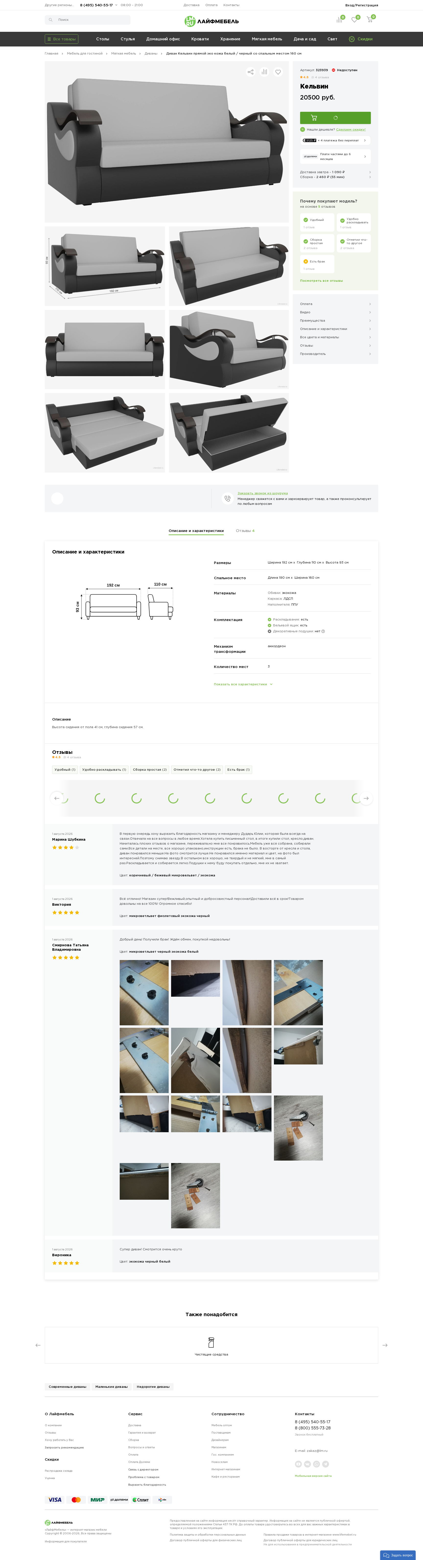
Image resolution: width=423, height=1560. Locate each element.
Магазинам (219, 1447)
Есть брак (238, 769)
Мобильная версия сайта (313, 1475)
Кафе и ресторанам (226, 1476)
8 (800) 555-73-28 (313, 1428)
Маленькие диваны (111, 1386)
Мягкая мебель (267, 39)
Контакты (231, 5)
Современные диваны (67, 1386)
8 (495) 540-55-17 (96, 5)
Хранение (230, 39)
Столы (102, 39)
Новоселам (220, 1461)
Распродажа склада (58, 1470)
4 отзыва (322, 77)
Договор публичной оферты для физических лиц (206, 1540)
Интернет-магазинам (226, 1469)
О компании (53, 1425)
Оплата (211, 5)
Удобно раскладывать (104, 769)
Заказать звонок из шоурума (263, 493)
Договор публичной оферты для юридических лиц (308, 1542)
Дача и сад (305, 39)
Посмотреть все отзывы (321, 280)
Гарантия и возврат (142, 1432)
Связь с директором (143, 1469)
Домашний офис (163, 39)
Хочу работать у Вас (59, 1439)
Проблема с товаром (143, 1477)
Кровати (200, 39)
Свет (333, 39)
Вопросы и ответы (141, 1447)
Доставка (192, 5)
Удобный (65, 769)
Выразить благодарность (147, 1484)
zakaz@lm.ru (317, 1451)
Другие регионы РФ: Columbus (61, 5)
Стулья (128, 39)
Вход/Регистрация (361, 5)
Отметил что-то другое (197, 769)
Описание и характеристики (196, 531)
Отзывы (245, 531)
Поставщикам (221, 1432)
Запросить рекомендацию (64, 1447)
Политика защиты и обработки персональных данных (208, 1534)
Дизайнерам (220, 1439)
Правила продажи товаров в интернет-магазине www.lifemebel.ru (310, 1534)
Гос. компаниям (223, 1454)
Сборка (133, 1439)
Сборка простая (150, 769)
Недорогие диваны (153, 1386)
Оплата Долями (139, 1461)
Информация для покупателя (66, 1541)
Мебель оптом (222, 1425)
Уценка (50, 1478)
